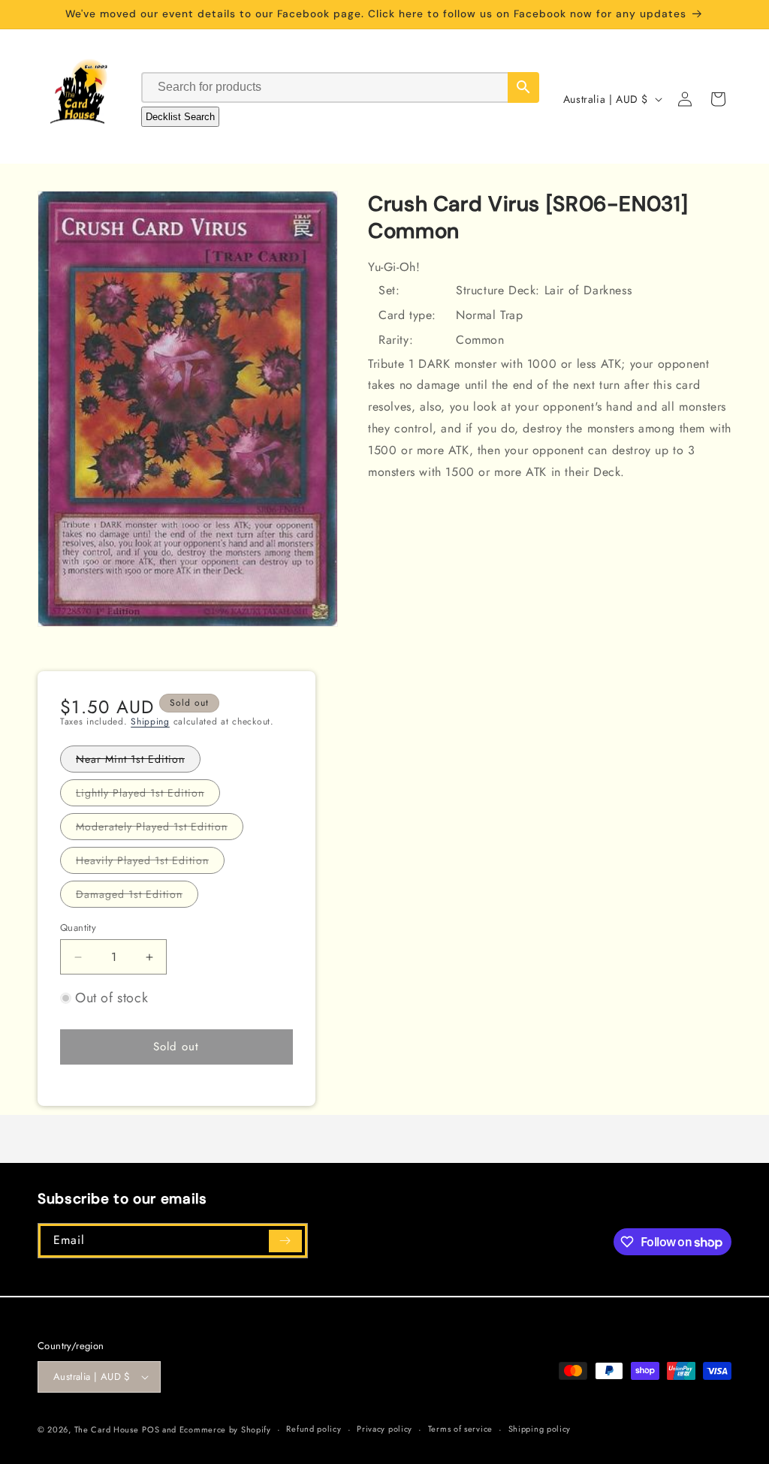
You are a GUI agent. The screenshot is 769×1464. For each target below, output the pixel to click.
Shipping (150, 721)
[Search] (523, 87)
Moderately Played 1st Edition (159, 829)
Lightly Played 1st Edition (148, 795)
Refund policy (313, 1429)
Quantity (78, 927)
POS (150, 1429)
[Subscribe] (285, 1241)
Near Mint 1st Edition (138, 762)
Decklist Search (180, 116)
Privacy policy (384, 1429)
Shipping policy (539, 1429)
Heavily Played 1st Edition (150, 863)
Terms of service (460, 1429)
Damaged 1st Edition (137, 897)
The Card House (106, 1429)
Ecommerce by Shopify (225, 1429)
